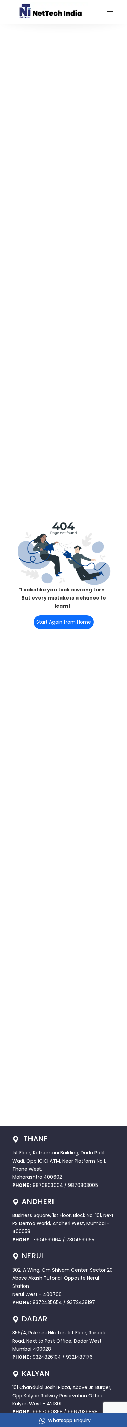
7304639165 (80, 1239)
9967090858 (48, 1411)
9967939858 (83, 1411)
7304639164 (48, 1239)
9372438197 (81, 1302)
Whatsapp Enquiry (69, 1420)
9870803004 (48, 1185)
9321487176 (79, 1357)
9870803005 (83, 1185)
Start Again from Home (63, 622)
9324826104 (47, 1357)
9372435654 (47, 1302)
